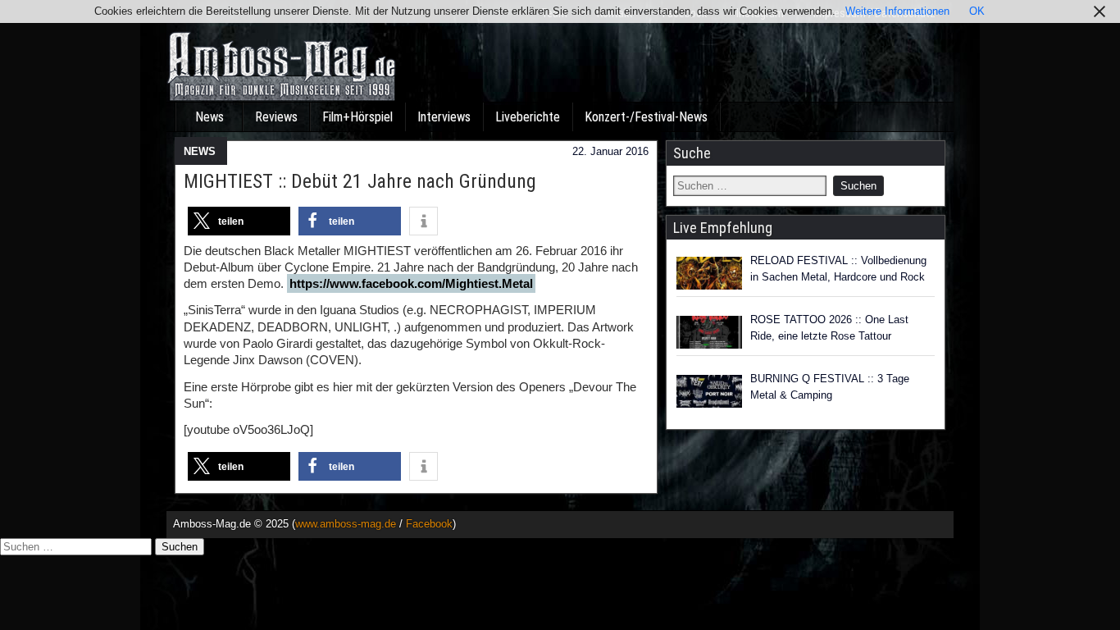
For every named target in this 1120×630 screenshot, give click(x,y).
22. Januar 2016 (610, 151)
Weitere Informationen (897, 11)
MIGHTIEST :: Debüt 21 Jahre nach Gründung (360, 181)
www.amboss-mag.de (345, 524)
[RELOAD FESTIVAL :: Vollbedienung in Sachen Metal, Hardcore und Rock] (709, 273)
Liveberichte (527, 117)
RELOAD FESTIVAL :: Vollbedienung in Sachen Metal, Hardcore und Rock (838, 268)
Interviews (444, 117)
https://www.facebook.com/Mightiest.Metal (411, 283)
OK (977, 11)
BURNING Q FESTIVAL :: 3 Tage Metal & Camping (829, 386)
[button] (239, 221)
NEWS (200, 151)
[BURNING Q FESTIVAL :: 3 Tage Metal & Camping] (709, 391)
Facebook (429, 524)
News (209, 117)
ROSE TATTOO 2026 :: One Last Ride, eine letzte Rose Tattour (829, 327)
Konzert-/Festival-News (646, 117)
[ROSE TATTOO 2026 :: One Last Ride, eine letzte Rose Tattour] (709, 332)
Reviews (276, 117)
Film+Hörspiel (357, 117)
